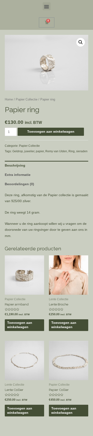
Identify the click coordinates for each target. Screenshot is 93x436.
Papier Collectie (26, 99)
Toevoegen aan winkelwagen (50, 131)
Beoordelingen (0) (19, 184)
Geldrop (17, 151)
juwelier (29, 151)
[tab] (46, 165)
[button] (47, 6)
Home (9, 99)
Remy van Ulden (56, 151)
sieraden (82, 151)
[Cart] (46, 22)
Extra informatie (18, 175)
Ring (71, 151)
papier (40, 151)
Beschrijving (15, 165)
